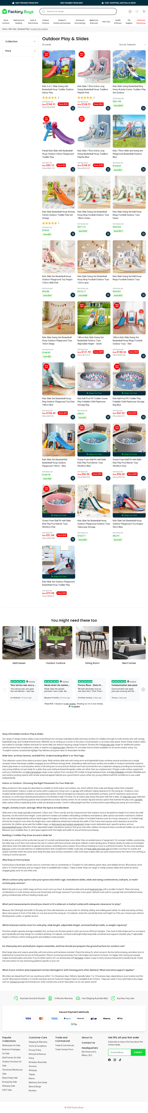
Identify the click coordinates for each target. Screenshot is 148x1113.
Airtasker (79, 958)
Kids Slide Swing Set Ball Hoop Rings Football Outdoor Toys (127, 278)
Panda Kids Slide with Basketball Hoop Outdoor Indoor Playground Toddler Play (58, 153)
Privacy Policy (35, 1050)
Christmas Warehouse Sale (12, 1072)
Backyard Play (23, 29)
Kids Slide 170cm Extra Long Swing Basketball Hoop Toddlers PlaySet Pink (92, 89)
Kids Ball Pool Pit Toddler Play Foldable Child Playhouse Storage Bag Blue (128, 401)
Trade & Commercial (64, 1045)
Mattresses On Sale (11, 1045)
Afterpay (33, 1070)
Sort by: (123, 44)
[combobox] (78, 11)
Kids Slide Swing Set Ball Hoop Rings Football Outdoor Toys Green (127, 214)
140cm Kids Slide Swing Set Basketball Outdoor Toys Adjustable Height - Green (90, 340)
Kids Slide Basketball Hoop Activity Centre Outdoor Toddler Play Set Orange (58, 214)
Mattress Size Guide (38, 1082)
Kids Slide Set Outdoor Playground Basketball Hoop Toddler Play (58, 583)
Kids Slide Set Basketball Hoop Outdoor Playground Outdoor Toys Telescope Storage (93, 523)
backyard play (96, 889)
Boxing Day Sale (9, 1082)
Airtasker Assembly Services (38, 1064)
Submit (138, 1052)
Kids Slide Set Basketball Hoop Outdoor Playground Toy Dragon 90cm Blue (128, 523)
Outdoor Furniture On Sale (12, 1063)
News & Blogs (35, 1086)
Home (4, 29)
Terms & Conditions (38, 1046)
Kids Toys (12, 29)
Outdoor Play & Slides (39, 29)
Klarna (32, 1078)
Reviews (32, 1090)
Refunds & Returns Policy (37, 1056)
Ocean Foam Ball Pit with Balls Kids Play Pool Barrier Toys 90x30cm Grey (127, 462)
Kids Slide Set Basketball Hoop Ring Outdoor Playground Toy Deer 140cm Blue (58, 401)
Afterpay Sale (8, 1086)
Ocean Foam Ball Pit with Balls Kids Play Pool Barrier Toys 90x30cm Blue (91, 462)
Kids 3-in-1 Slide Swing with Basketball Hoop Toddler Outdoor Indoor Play (58, 89)
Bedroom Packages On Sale (11, 1051)
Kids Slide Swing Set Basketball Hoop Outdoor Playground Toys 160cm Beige (57, 340)
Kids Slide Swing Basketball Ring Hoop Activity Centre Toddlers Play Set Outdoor (129, 89)
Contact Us (15, 982)
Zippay (32, 1074)
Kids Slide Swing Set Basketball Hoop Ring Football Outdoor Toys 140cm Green (93, 214)
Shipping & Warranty (38, 1042)
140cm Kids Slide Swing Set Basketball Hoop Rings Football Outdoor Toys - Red (127, 340)
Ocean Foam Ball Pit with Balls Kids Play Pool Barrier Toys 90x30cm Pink (56, 523)
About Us (87, 1037)
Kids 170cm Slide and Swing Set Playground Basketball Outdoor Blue (128, 153)
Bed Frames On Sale (11, 1057)
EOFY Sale (7, 1090)
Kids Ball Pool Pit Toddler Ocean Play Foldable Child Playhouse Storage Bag (92, 401)
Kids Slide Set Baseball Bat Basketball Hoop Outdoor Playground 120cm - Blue (54, 462)
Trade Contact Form (64, 1049)
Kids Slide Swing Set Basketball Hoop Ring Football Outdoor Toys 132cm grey (93, 279)
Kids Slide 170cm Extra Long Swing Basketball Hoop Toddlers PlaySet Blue (92, 153)
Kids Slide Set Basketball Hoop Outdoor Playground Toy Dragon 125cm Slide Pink (57, 279)
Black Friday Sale (10, 1078)
